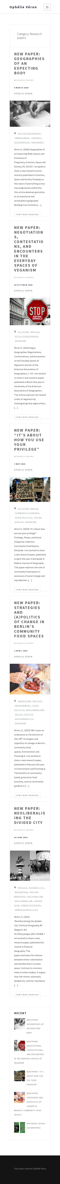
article (34, 332)
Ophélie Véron (23, 7)
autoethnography (29, 133)
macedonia (21, 892)
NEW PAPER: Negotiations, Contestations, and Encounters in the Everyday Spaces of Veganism (29, 249)
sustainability (24, 719)
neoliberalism (35, 710)
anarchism (24, 701)
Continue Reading (27, 214)
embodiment (22, 138)
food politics (23, 517)
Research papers (24, 80)
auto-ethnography (26, 336)
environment (23, 705)
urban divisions (31, 905)
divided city (36, 887)
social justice (24, 714)
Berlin (34, 508)
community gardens (27, 513)
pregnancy (37, 142)
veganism (20, 341)
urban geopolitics (26, 910)
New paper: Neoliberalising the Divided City (29, 815)
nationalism (35, 896)
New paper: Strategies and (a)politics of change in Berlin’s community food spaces (29, 619)
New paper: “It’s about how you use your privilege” (29, 439)
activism (23, 332)
